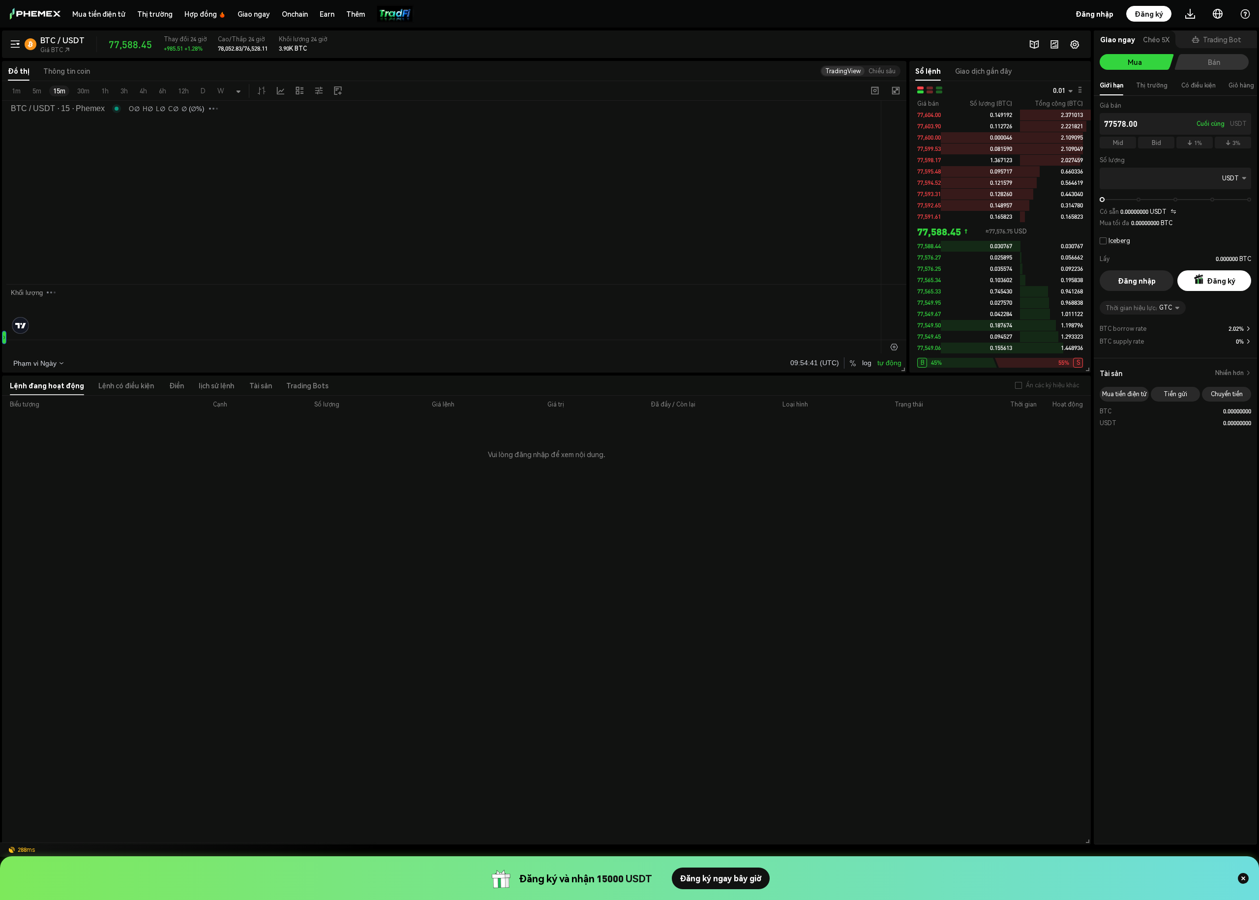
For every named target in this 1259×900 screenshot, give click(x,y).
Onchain (295, 13)
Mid (1118, 142)
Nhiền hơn (1233, 373)
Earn (327, 13)
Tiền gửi (1175, 394)
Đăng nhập (1137, 280)
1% (1194, 142)
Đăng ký (1221, 280)
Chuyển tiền (1227, 394)
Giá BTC (55, 50)
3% (1233, 142)
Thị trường (155, 13)
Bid (1156, 142)
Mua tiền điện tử (98, 13)
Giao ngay (254, 13)
